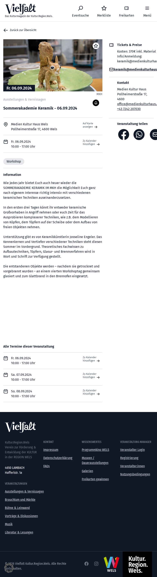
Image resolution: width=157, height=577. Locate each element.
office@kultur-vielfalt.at (21, 477)
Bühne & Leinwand (17, 508)
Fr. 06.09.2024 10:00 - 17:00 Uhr (23, 360)
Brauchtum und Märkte (20, 500)
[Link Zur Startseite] (78, 427)
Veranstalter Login (132, 450)
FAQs (46, 466)
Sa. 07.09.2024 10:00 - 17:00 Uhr (23, 377)
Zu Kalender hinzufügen (89, 142)
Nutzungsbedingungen (135, 474)
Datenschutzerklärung (57, 458)
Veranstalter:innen (132, 466)
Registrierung (129, 458)
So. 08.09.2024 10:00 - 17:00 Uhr (23, 393)
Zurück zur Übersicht (23, 30)
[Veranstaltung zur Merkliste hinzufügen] (96, 46)
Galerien (87, 471)
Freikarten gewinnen (95, 479)
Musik (8, 524)
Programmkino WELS (95, 450)
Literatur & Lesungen (19, 532)
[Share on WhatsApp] (140, 134)
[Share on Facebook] (123, 134)
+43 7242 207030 (129, 109)
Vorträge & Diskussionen (21, 516)
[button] (9, 568)
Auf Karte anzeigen (88, 125)
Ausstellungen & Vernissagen (24, 491)
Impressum (50, 450)
